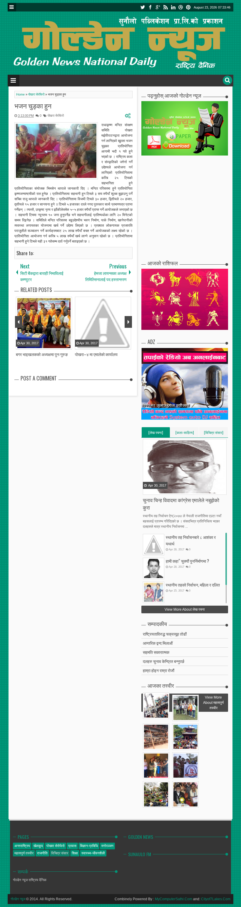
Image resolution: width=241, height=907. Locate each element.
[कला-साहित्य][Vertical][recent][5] (184, 433)
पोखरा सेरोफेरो (56, 115)
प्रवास (72, 846)
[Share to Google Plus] (162, 489)
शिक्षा (75, 853)
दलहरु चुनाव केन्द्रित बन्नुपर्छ (163, 661)
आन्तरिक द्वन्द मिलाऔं (158, 643)
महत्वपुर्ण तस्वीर (24, 853)
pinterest (188, 7)
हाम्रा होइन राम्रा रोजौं (158, 670)
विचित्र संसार (59, 853)
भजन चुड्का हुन (32, 106)
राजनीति (42, 853)
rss (165, 7)
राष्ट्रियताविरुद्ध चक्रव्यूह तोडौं (165, 634)
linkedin (173, 7)
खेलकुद (38, 846)
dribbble (181, 7)
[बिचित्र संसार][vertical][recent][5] (213, 433)
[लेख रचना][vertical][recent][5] (156, 433)
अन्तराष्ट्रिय (22, 846)
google (158, 7)
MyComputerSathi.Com (173, 899)
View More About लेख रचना (185, 609)
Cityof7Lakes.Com (215, 899)
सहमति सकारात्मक (156, 652)
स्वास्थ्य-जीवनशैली (93, 853)
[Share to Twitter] (155, 489)
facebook (150, 7)
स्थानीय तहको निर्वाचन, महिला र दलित (193, 585)
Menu (12, 7)
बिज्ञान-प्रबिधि (89, 846)
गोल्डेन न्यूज (18, 899)
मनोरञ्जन (107, 846)
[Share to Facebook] (147, 489)
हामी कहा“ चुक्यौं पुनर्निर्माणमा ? (187, 561)
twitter (142, 7)
